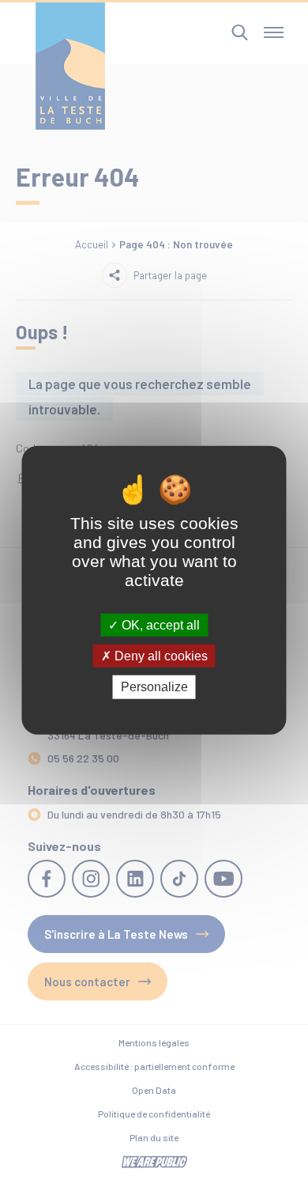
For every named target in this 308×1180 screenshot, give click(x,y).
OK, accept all (159, 625)
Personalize (154, 687)
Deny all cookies (159, 656)
